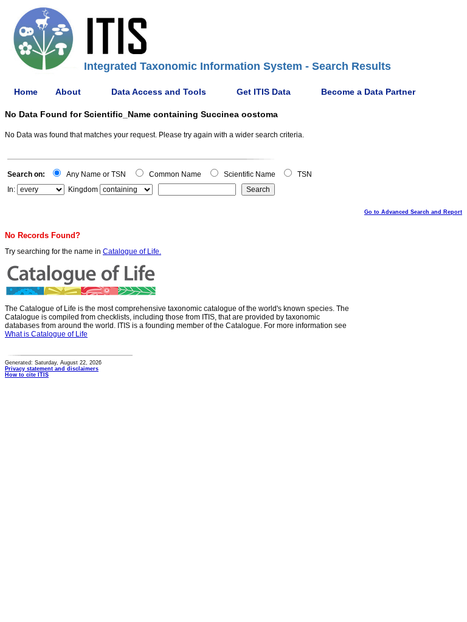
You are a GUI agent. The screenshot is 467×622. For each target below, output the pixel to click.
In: (11, 189)
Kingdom (83, 189)
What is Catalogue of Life (46, 334)
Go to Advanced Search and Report (413, 212)
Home (26, 92)
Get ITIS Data (264, 92)
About (68, 92)
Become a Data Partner (368, 92)
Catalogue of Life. (132, 251)
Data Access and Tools (158, 92)
